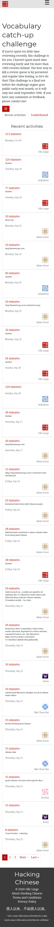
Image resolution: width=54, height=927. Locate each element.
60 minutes (12, 273)
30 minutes (12, 441)
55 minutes (12, 469)
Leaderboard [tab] (39, 115)
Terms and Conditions (27, 897)
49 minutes (12, 412)
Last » (35, 857)
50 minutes (12, 330)
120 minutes (13, 159)
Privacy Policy (27, 901)
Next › (23, 857)
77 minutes (12, 188)
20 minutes (12, 301)
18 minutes (12, 529)
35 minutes (12, 720)
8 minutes (11, 830)
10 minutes (12, 216)
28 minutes (12, 560)
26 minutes (12, 358)
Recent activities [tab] (15, 115)
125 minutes (13, 134)
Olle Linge (32, 889)
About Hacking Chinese (27, 893)
